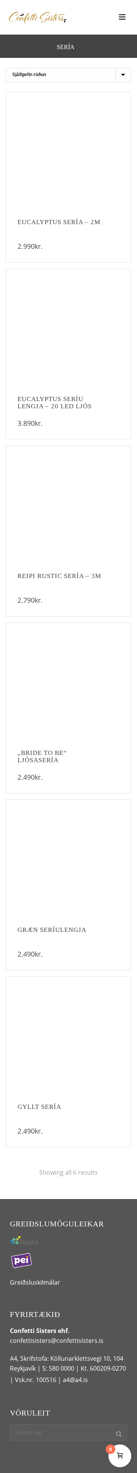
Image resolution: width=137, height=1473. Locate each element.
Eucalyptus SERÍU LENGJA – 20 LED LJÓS (55, 402)
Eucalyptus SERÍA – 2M (59, 222)
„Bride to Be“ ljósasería (42, 756)
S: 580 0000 (58, 1368)
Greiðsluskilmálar (35, 1282)
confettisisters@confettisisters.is (57, 1340)
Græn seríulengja (52, 929)
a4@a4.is (75, 1379)
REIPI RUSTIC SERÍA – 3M (59, 576)
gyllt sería (39, 1106)
